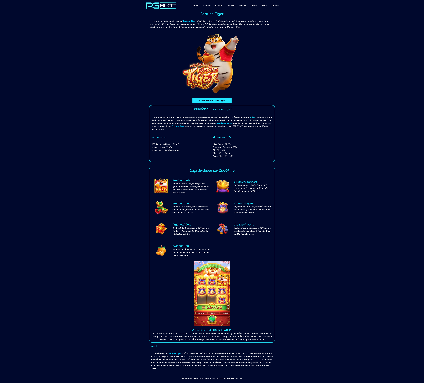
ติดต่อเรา (254, 5)
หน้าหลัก (195, 5)
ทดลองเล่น (230, 5)
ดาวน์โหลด (243, 5)
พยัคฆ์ (252, 117)
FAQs (264, 5)
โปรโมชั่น (218, 5)
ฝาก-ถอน (207, 5)
